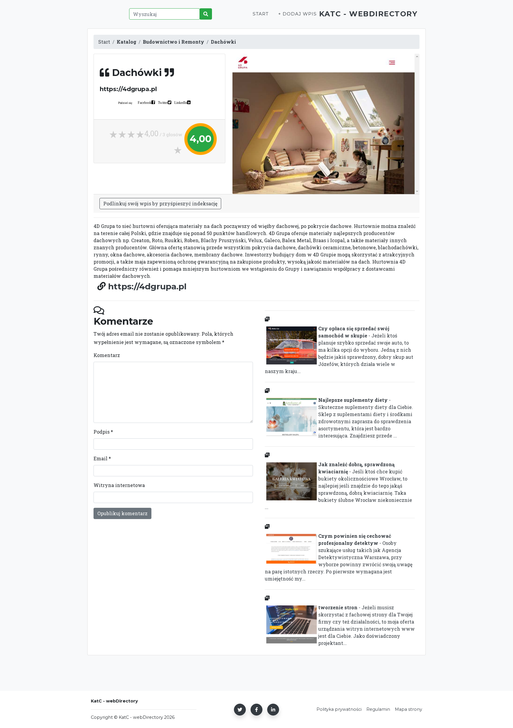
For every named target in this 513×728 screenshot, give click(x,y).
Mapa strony (408, 709)
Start (261, 14)
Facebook (144, 102)
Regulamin (378, 709)
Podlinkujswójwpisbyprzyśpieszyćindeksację (160, 203)
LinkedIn (180, 102)
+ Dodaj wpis (297, 14)
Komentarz (107, 355)
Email (102, 458)
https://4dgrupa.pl (147, 286)
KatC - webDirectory (368, 13)
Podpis (103, 432)
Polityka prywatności (339, 709)
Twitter (163, 102)
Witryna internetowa (119, 485)
